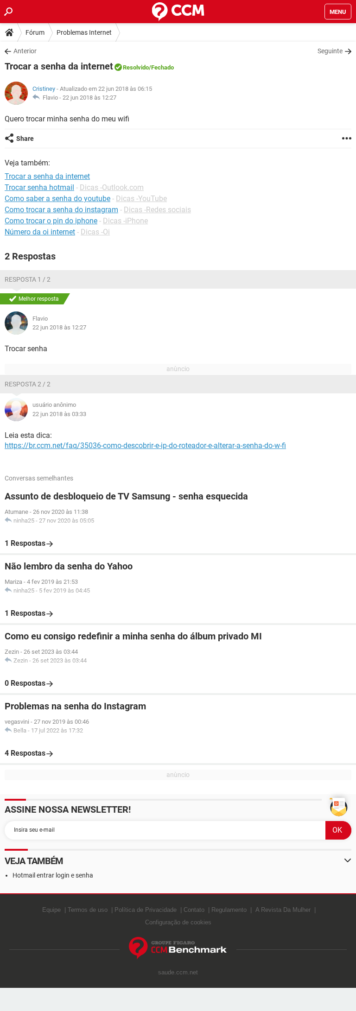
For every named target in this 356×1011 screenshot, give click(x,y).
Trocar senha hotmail (39, 187)
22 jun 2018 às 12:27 (89, 97)
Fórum (34, 32)
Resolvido (136, 67)
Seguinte (330, 51)
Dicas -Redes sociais (157, 209)
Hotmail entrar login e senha (53, 875)
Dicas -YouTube (141, 198)
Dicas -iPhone (125, 220)
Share (25, 138)
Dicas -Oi (95, 231)
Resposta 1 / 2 (28, 279)
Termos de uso (88, 909)
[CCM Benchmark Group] (178, 948)
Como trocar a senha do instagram (61, 209)
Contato (194, 909)
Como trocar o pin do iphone (51, 220)
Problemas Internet (84, 32)
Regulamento (229, 909)
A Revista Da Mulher (283, 909)
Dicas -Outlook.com (112, 187)
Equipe (51, 909)
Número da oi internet (40, 231)
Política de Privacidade (145, 909)
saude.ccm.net (178, 972)
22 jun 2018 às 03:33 (59, 414)
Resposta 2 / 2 (28, 384)
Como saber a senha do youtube (57, 198)
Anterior (25, 51)
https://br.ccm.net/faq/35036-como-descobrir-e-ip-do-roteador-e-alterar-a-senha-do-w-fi (145, 445)
